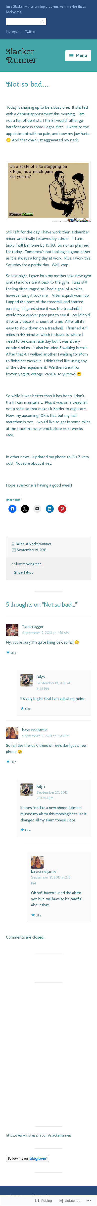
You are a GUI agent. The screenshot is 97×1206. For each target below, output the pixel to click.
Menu (81, 55)
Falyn (41, 677)
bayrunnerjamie (35, 730)
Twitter (30, 31)
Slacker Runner (21, 55)
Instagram (13, 31)
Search (42, 22)
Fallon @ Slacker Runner (33, 544)
